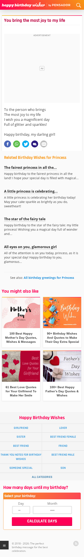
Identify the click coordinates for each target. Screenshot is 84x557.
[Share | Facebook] (7, 143)
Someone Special (21, 468)
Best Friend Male (63, 455)
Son (63, 468)
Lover (63, 428)
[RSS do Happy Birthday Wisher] (76, 543)
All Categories (42, 477)
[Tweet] (25, 143)
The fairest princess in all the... (30, 167)
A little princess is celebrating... (31, 191)
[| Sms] (34, 143)
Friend (63, 446)
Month (52, 503)
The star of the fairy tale (24, 219)
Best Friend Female (63, 437)
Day (21, 503)
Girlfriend (21, 428)
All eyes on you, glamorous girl (30, 246)
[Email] (43, 143)
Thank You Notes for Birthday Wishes (21, 457)
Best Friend (21, 446)
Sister (21, 437)
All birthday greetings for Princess (49, 278)
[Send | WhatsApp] (16, 143)
